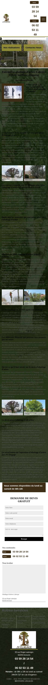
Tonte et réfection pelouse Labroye (39, 617)
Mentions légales (24, 681)
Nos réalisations (11, 47)
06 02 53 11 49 (35, 30)
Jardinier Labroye (39, 623)
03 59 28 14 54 (35, 11)
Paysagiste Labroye (6, 626)
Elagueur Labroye (23, 616)
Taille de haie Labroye (22, 622)
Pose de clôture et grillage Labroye (8, 619)
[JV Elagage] (6, 18)
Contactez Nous (33, 47)
